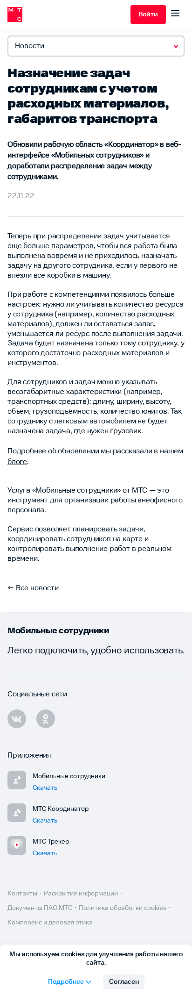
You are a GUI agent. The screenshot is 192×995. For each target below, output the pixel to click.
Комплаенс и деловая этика (50, 922)
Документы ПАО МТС (39, 908)
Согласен (124, 982)
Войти (148, 14)
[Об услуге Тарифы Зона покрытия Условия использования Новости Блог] (96, 46)
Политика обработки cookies (122, 908)
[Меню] (175, 14)
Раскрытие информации (81, 893)
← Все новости (33, 588)
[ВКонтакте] (16, 718)
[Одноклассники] (45, 718)
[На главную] (68, 14)
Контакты (22, 893)
